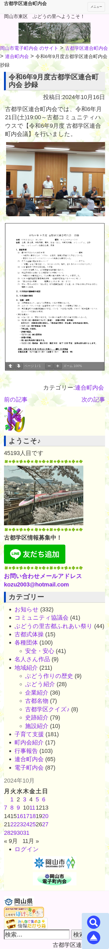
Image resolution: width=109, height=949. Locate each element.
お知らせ (27, 609)
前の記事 (16, 399)
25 (32, 824)
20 (45, 816)
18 (32, 816)
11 (32, 807)
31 (26, 832)
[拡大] (58, 366)
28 (7, 832)
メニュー (96, 6)
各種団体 (26, 642)
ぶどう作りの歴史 (49, 676)
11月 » (30, 841)
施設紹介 (36, 726)
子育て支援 (29, 734)
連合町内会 (89, 387)
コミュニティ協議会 (42, 617)
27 (45, 824)
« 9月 (11, 841)
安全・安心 (39, 651)
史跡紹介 (36, 717)
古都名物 (36, 701)
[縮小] (49, 366)
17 (26, 816)
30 (20, 832)
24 (26, 824)
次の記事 (93, 399)
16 (20, 816)
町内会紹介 (29, 742)
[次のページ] (19, 366)
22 (13, 824)
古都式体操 (29, 634)
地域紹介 (26, 667)
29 (13, 832)
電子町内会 (29, 767)
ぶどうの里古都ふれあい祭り (54, 626)
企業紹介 (36, 692)
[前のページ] (10, 366)
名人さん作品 (32, 659)
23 (20, 824)
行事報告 (26, 751)
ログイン (27, 849)
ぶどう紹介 (40, 684)
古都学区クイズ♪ (47, 709)
